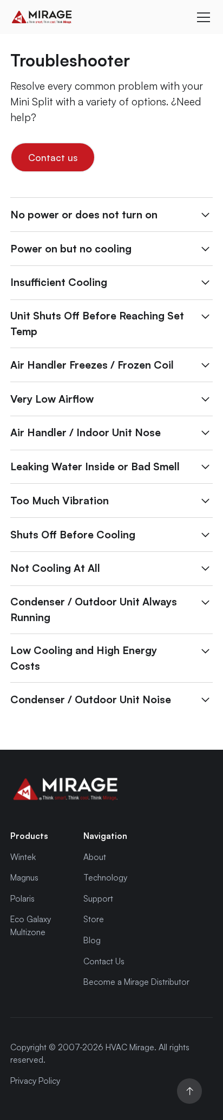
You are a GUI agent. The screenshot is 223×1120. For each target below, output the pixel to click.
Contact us (52, 157)
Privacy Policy (35, 1080)
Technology (105, 877)
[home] (92, 17)
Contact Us (103, 961)
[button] (201, 17)
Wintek (23, 856)
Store (93, 919)
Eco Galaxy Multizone (30, 925)
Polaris (22, 898)
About (94, 856)
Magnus (24, 877)
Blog (92, 940)
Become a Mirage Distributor (136, 981)
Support (98, 898)
